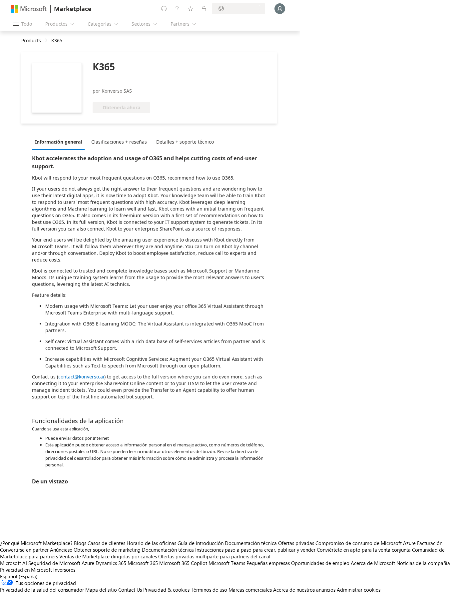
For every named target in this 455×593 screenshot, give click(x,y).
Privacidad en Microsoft (26, 569)
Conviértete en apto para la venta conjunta (364, 549)
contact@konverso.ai (81, 376)
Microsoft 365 (143, 563)
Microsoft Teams (227, 563)
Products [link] (31, 40)
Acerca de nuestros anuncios (304, 589)
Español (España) (19, 576)
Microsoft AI (13, 563)
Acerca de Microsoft (373, 563)
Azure (88, 563)
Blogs (80, 543)
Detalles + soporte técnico (185, 142)
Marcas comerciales (250, 589)
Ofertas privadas (296, 543)
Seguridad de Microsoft (54, 563)
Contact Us (130, 589)
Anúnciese (61, 549)
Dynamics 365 (111, 563)
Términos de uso (209, 589)
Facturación (429, 543)
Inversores (64, 569)
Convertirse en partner (24, 549)
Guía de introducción (201, 543)
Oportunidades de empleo (320, 563)
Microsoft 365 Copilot (183, 563)
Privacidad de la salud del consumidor (42, 589)
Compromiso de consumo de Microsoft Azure (366, 543)
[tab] (60, 141)
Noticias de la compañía (423, 563)
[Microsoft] (29, 9)
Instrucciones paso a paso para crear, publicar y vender (255, 549)
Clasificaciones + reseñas (119, 142)
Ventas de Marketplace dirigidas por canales (108, 556)
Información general (58, 142)
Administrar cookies (358, 589)
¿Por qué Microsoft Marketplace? (36, 543)
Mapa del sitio (101, 589)
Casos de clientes (106, 543)
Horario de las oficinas (151, 543)
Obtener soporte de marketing (107, 549)
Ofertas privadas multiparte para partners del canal (214, 556)
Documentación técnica (251, 543)
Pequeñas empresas (268, 563)
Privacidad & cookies (166, 589)
